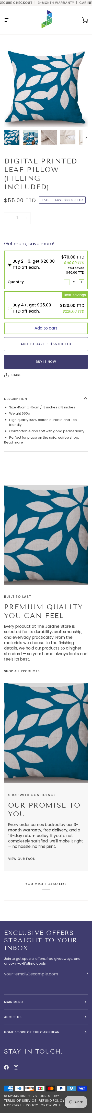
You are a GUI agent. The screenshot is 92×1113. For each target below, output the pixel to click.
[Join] (83, 973)
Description (15, 399)
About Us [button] (13, 1017)
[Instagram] (16, 1067)
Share (16, 375)
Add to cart (45, 328)
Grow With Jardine (59, 1105)
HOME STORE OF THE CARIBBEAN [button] (32, 1032)
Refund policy (52, 1100)
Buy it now (46, 361)
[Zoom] (13, 117)
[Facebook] (6, 1067)
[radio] (46, 270)
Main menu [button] (13, 1002)
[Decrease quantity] (67, 282)
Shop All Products (22, 671)
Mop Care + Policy (21, 1105)
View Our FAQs (21, 859)
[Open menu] (11, 20)
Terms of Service (20, 1100)
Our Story (49, 1096)
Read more (13, 442)
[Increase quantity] (81, 282)
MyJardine (17, 1096)
